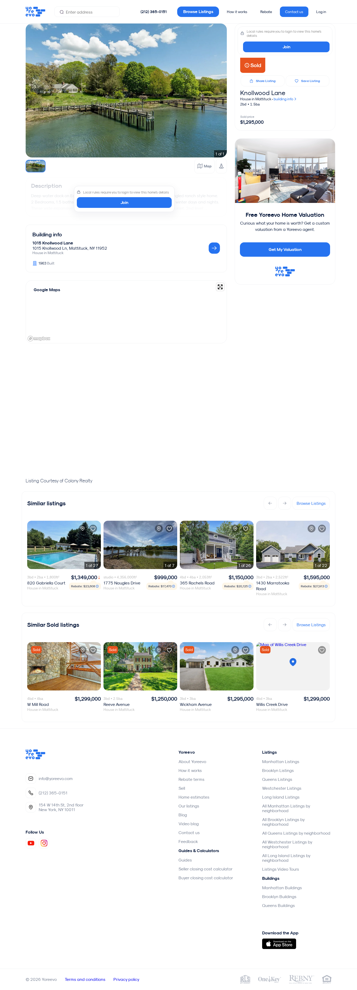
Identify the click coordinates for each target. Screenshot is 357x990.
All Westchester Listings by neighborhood (287, 844)
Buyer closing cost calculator (206, 877)
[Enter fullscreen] (220, 287)
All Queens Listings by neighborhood (296, 833)
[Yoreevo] (35, 757)
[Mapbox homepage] (38, 339)
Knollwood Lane (262, 92)
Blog (183, 814)
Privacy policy (126, 979)
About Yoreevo (192, 761)
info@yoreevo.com (56, 778)
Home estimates (194, 797)
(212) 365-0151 (154, 11)
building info (284, 99)
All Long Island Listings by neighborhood (286, 858)
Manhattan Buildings (282, 887)
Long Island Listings (281, 797)
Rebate (266, 12)
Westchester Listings (281, 788)
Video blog (189, 823)
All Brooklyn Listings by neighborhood (283, 822)
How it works (237, 12)
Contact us (294, 12)
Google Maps (47, 289)
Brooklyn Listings (278, 770)
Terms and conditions (85, 979)
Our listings (189, 806)
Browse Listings (198, 11)
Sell (182, 788)
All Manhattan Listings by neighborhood (286, 808)
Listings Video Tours (280, 869)
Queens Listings (277, 779)
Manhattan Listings (280, 761)
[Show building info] (214, 248)
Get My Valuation (285, 249)
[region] (126, 311)
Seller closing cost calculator (206, 868)
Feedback (188, 841)
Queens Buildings (278, 905)
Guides (185, 860)
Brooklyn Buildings (279, 896)
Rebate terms (191, 779)
